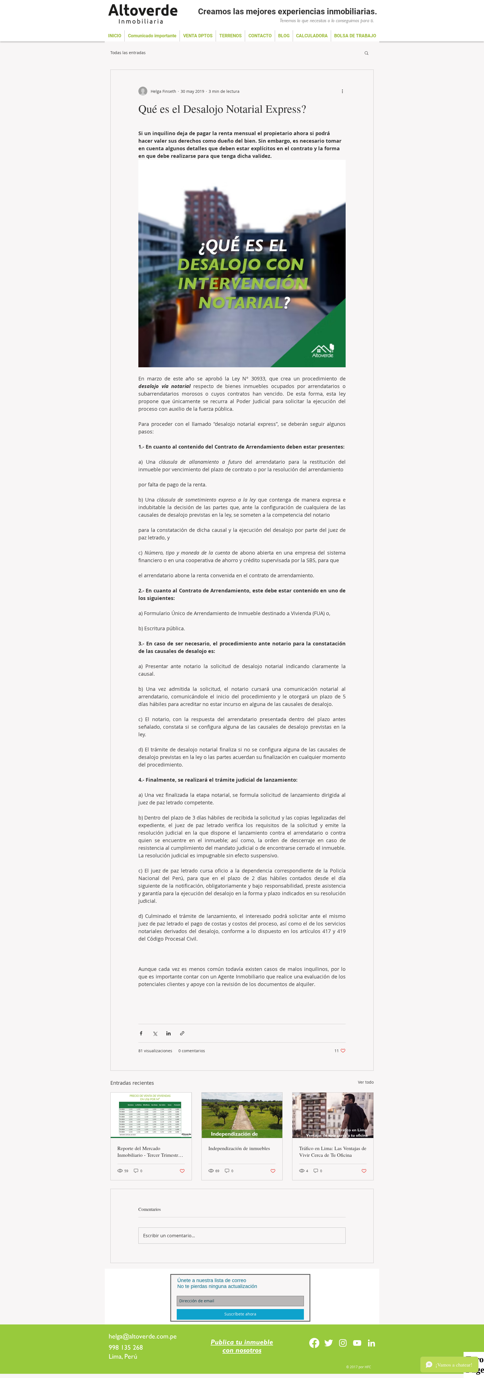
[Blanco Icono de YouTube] (357, 1343)
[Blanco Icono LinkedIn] (371, 1343)
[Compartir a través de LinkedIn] (168, 1033)
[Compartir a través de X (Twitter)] (154, 1033)
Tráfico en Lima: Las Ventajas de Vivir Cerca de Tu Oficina (332, 1151)
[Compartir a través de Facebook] (141, 1033)
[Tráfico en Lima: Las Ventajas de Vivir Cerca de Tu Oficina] (332, 1115)
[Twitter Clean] (329, 1343)
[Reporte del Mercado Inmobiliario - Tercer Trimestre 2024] (151, 1115)
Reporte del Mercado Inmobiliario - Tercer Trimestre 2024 (148, 1151)
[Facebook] (314, 1343)
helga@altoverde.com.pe (143, 1336)
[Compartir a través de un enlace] (182, 1033)
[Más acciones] (342, 91)
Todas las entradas (128, 52)
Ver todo (366, 1082)
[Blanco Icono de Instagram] (343, 1343)
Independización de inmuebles (239, 1148)
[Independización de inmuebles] (242, 1115)
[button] (366, 52)
